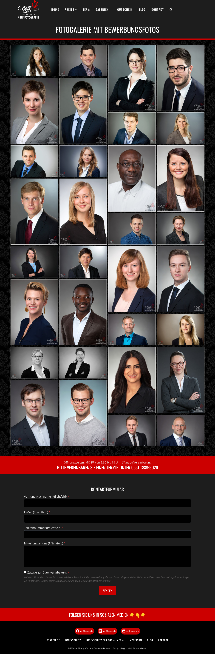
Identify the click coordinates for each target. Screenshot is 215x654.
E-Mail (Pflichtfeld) (37, 512)
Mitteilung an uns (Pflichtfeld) (44, 543)
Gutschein (125, 9)
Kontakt (157, 9)
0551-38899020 (144, 467)
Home (55, 9)
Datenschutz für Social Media (105, 640)
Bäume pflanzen (140, 648)
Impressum (135, 640)
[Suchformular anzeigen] (169, 9)
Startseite (53, 640)
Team (86, 9)
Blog (142, 9)
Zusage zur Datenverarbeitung (48, 572)
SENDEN (107, 590)
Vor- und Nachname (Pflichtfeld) (46, 496)
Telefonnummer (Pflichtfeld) (44, 528)
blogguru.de (125, 648)
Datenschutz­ (73, 640)
